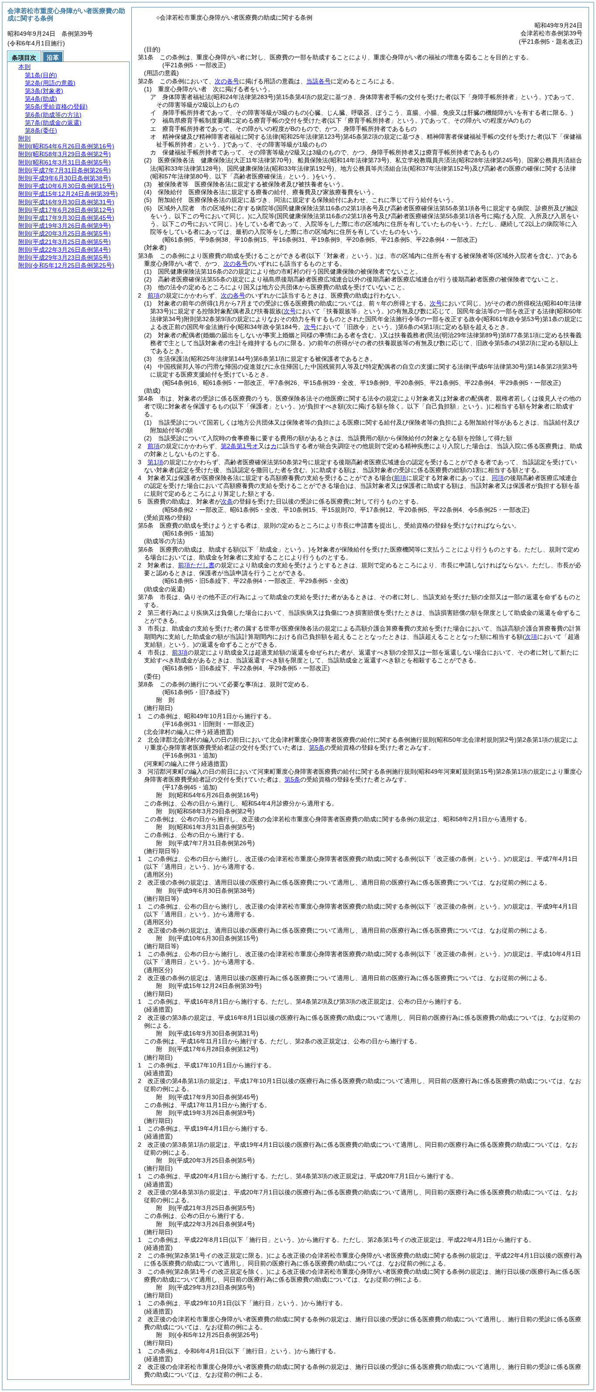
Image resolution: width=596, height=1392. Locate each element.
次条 (227, 501)
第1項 (155, 462)
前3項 (180, 652)
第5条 (317, 747)
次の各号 (227, 81)
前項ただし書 (196, 565)
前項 (153, 295)
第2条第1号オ (239, 445)
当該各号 (318, 81)
